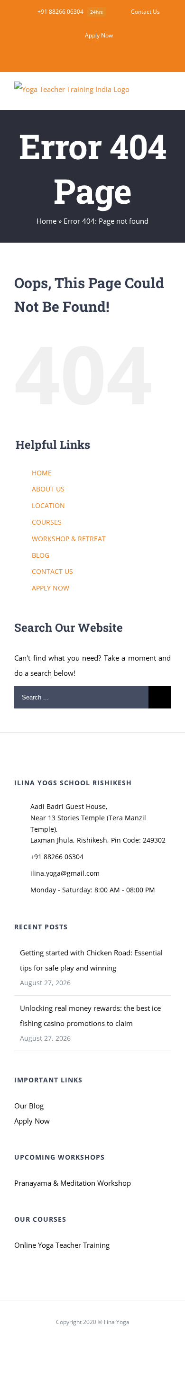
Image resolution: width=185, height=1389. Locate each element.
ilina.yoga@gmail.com (65, 873)
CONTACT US (52, 571)
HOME (42, 472)
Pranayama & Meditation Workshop (72, 1183)
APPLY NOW (50, 587)
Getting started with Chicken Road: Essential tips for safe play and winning (91, 960)
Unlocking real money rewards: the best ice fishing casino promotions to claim (90, 1015)
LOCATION (48, 505)
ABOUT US (48, 488)
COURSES (47, 522)
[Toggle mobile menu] (167, 95)
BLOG (40, 555)
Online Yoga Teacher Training (62, 1245)
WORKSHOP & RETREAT (69, 538)
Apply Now (32, 1121)
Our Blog (29, 1105)
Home (46, 221)
